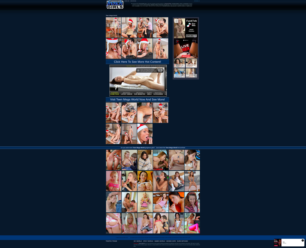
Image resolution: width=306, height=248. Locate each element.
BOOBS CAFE (171, 241)
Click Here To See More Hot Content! (137, 61)
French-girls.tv (142, 243)
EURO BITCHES (182, 241)
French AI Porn (168, 3)
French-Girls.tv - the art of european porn (115, 3)
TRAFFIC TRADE (111, 241)
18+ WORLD (138, 241)
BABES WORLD (160, 241)
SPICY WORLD (148, 241)
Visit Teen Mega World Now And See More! (137, 99)
